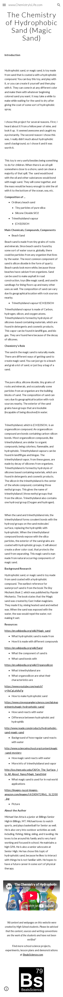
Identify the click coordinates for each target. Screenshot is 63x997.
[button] (4, 5)
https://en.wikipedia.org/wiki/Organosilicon (29, 664)
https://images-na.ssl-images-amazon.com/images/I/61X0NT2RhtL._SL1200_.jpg (31, 794)
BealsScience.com (33, 954)
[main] (31, 26)
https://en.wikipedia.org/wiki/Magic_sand (27, 630)
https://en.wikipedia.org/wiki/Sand (24, 647)
